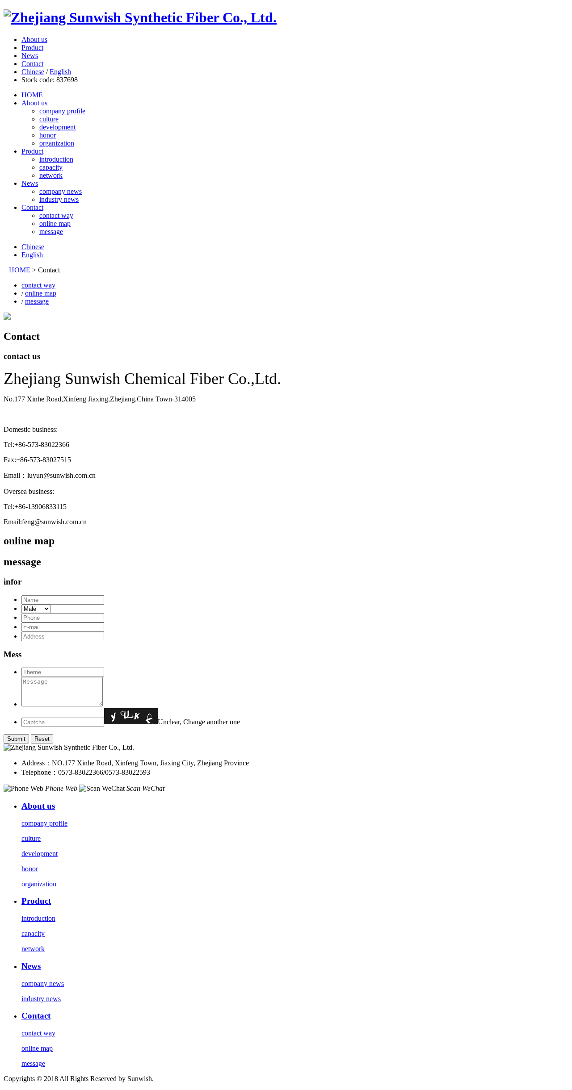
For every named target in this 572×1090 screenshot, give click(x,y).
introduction (56, 159)
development (57, 127)
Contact (32, 63)
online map (55, 223)
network (51, 175)
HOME (32, 95)
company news (60, 191)
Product (32, 47)
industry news (59, 199)
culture (49, 119)
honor (47, 135)
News (29, 55)
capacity (51, 167)
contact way (56, 215)
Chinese (32, 71)
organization (56, 143)
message (51, 231)
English (60, 71)
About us (34, 39)
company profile (62, 111)
